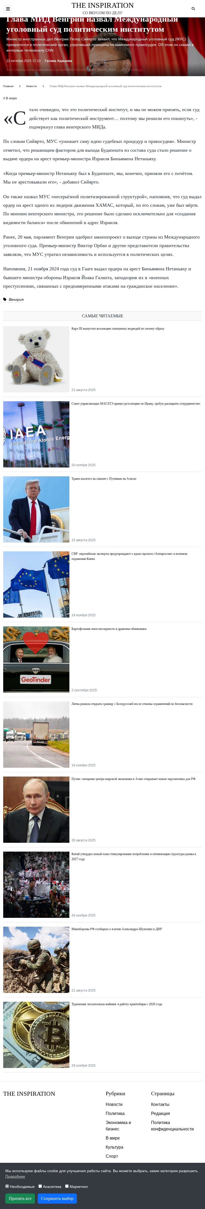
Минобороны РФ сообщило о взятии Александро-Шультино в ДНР (117, 929)
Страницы (162, 1093)
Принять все (20, 1198)
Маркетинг (78, 1186)
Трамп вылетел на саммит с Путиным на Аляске (104, 479)
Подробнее (15, 1176)
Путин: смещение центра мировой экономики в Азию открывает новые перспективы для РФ (133, 779)
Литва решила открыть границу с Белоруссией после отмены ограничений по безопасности (132, 704)
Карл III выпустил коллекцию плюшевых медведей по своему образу (118, 328)
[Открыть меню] (8, 9)
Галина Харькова (58, 61)
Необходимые (22, 1186)
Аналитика (51, 1186)
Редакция (160, 1113)
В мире (113, 1138)
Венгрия (15, 299)
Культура (114, 1147)
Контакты (160, 1104)
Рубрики (115, 1093)
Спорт (112, 1156)
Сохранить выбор (57, 1198)
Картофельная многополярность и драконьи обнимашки (109, 629)
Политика (115, 1113)
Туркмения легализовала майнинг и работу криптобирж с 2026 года (117, 1004)
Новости (114, 1104)
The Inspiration (103, 5)
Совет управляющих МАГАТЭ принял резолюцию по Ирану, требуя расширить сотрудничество (136, 403)
